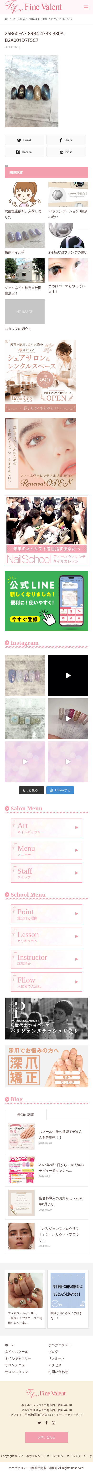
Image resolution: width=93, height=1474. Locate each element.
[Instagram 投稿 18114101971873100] (25, 761)
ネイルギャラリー (18, 1358)
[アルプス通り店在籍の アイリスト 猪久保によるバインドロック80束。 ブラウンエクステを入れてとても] (68, 675)
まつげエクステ (60, 1345)
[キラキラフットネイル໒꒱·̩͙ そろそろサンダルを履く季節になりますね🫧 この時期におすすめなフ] (25, 718)
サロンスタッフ (16, 1371)
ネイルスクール (16, 1351)
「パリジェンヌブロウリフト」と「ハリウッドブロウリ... (59, 1234)
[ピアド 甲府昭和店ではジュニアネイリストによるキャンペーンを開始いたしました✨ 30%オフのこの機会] (68, 761)
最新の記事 (25, 1114)
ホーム (10, 1345)
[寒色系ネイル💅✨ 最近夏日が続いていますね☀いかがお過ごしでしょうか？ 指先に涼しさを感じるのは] (25, 675)
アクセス (55, 1365)
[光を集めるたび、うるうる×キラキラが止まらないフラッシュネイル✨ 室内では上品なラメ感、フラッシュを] (68, 718)
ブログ (53, 1351)
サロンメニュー (16, 1365)
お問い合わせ (58, 1371)
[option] (29, 1299)
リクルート (56, 1358)
